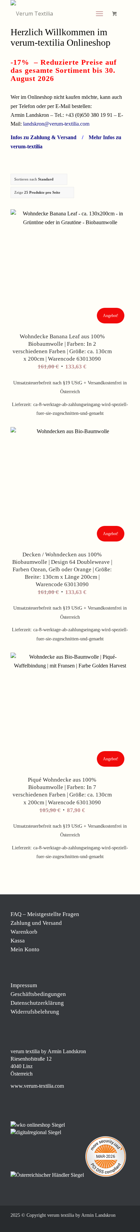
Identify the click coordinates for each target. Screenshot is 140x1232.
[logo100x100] (58, 13)
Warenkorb (24, 932)
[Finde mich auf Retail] (48, 1175)
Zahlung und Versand (36, 923)
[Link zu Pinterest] (104, 1223)
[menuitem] (101, 13)
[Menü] (99, 13)
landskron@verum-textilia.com (56, 124)
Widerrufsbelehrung (35, 1011)
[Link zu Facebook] (83, 1223)
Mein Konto (25, 949)
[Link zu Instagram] (94, 1223)
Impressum (24, 985)
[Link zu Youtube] (124, 1223)
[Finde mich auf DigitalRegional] (36, 1132)
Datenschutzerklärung (37, 1003)
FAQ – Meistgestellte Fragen (45, 914)
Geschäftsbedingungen (38, 994)
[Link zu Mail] (114, 1223)
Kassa (18, 940)
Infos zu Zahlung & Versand (43, 137)
